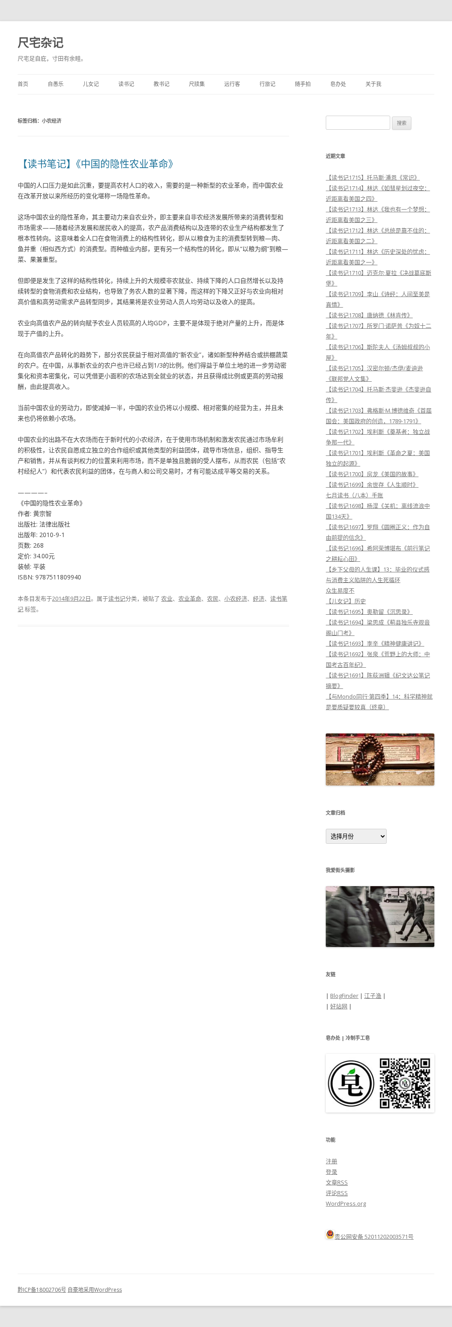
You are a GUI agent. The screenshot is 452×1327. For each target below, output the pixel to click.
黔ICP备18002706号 (42, 1289)
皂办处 (338, 84)
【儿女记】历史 (346, 601)
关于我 (373, 84)
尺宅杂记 (41, 42)
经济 (258, 598)
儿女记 (91, 84)
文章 (337, 1182)
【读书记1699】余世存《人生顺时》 (372, 485)
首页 (23, 84)
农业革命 (189, 598)
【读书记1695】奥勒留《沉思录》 (369, 612)
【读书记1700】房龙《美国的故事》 (372, 474)
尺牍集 (197, 84)
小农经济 (235, 598)
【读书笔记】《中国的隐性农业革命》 (98, 163)
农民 (212, 598)
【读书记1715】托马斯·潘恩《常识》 (373, 177)
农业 (167, 598)
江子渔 (372, 996)
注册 (331, 1161)
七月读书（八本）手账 (354, 495)
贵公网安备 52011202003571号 (374, 1237)
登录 (331, 1172)
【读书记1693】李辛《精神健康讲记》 (375, 643)
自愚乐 (56, 84)
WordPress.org (346, 1203)
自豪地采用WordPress (95, 1289)
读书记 (126, 84)
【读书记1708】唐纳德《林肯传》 (369, 315)
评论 (337, 1193)
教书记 (162, 84)
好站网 (338, 1006)
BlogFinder (344, 996)
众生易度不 (340, 590)
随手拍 (303, 84)
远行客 (232, 84)
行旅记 (267, 84)
